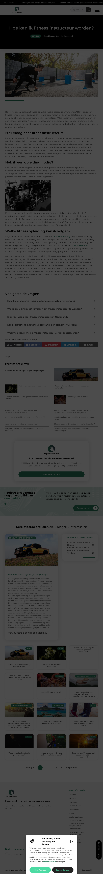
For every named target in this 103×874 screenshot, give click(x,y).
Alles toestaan (40, 870)
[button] (72, 841)
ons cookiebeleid (49, 862)
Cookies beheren (63, 870)
